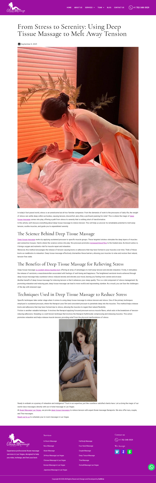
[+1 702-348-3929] (131, 7)
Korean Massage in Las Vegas (54, 465)
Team (100, 7)
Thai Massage (84, 460)
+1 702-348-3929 (141, 7)
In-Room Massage (50, 441)
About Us (78, 7)
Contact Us (119, 7)
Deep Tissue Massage (87, 455)
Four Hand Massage (86, 446)
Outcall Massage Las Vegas (89, 465)
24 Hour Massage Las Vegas (54, 455)
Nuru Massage (49, 446)
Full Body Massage (85, 441)
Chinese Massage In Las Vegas (55, 460)
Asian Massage (49, 451)
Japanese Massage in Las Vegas (55, 470)
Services (89, 7)
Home (69, 7)
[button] (90, 7)
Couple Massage (85, 451)
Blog (109, 7)
